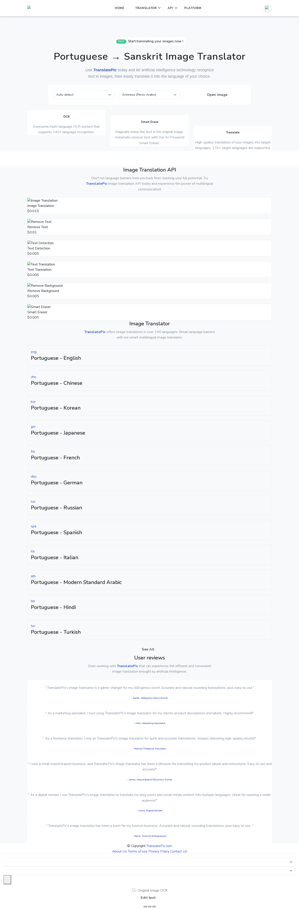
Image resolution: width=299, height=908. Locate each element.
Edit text (148, 897)
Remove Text (37, 227)
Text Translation (39, 269)
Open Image (217, 94)
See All (148, 649)
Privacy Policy (158, 851)
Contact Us (178, 851)
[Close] (7, 879)
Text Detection (38, 248)
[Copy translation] (154, 906)
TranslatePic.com (159, 846)
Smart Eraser (37, 312)
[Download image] (145, 906)
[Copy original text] (149, 906)
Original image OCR (152, 890)
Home (119, 8)
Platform (192, 8)
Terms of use (138, 851)
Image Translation (40, 205)
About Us (119, 851)
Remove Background (43, 290)
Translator (146, 8)
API (170, 8)
